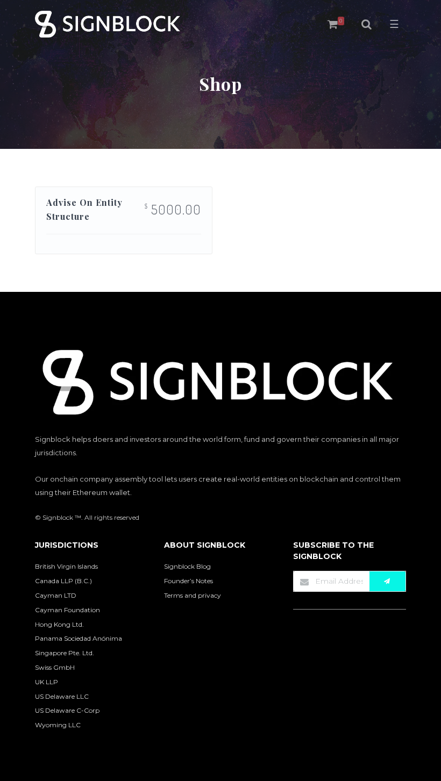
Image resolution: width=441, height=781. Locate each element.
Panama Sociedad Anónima (78, 638)
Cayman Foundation (67, 610)
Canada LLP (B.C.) (63, 581)
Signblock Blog (187, 566)
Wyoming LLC (58, 725)
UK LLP (46, 682)
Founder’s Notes (188, 581)
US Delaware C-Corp (67, 710)
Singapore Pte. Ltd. (64, 653)
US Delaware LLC (62, 696)
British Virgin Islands (66, 566)
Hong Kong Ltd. (59, 624)
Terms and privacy (192, 595)
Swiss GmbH (55, 667)
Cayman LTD (55, 595)
